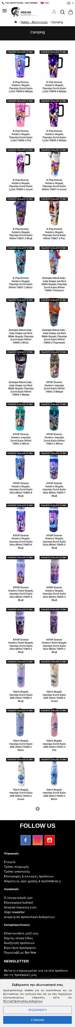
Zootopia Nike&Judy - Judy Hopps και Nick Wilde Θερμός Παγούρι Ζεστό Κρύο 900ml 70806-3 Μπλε (20, 336)
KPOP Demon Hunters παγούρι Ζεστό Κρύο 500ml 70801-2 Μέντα (20, 439)
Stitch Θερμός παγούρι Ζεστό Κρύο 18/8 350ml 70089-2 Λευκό (54, 696)
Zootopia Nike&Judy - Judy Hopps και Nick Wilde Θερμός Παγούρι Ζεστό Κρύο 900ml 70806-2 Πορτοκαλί (54, 336)
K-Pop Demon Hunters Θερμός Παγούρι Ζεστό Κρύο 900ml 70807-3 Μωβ (20, 234)
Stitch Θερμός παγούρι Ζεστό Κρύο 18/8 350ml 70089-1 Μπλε (20, 745)
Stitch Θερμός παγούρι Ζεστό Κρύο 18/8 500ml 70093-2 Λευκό (20, 794)
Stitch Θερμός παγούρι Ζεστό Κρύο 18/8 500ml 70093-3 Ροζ (54, 745)
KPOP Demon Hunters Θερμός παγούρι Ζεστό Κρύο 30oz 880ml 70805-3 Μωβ (54, 593)
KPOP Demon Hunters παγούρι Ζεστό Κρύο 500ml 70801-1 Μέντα (54, 439)
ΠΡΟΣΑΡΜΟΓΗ (37, 1010)
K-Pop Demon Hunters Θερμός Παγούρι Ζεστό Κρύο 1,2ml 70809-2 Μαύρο (54, 136)
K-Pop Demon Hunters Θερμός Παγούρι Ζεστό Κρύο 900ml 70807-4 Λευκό (54, 185)
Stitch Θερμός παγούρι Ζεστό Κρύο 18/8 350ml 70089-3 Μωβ (20, 696)
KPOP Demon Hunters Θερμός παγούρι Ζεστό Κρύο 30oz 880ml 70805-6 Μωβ (20, 541)
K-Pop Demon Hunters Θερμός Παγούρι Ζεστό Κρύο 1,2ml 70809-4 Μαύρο (54, 87)
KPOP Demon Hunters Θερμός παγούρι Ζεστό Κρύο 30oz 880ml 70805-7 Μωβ (54, 489)
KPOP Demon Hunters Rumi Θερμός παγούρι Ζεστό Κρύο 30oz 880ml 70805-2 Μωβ (20, 646)
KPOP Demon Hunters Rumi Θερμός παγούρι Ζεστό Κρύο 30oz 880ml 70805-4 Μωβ (20, 593)
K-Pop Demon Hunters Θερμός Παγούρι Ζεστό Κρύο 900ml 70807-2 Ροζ (54, 234)
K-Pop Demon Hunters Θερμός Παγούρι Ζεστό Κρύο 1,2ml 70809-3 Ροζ (20, 136)
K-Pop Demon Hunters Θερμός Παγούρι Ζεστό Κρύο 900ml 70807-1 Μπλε (21, 283)
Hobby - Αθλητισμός (34, 22)
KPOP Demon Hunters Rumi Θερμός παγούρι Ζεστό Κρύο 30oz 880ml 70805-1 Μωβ (54, 646)
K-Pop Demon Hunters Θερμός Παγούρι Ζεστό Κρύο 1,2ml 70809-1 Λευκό (21, 185)
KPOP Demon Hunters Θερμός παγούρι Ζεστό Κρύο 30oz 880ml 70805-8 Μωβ (20, 489)
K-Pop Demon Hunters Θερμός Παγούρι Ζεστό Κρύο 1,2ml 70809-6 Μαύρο (21, 87)
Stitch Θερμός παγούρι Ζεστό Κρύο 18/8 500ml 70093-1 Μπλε (54, 794)
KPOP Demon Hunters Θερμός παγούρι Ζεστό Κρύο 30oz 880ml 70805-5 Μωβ (54, 541)
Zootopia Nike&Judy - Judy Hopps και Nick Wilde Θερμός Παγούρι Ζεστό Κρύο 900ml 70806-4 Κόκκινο (54, 284)
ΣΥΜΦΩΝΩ (37, 1020)
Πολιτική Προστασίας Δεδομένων (22, 1001)
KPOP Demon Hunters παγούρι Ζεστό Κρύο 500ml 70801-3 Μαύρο (54, 387)
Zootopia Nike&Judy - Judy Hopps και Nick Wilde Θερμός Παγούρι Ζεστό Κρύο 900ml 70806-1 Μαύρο (20, 388)
